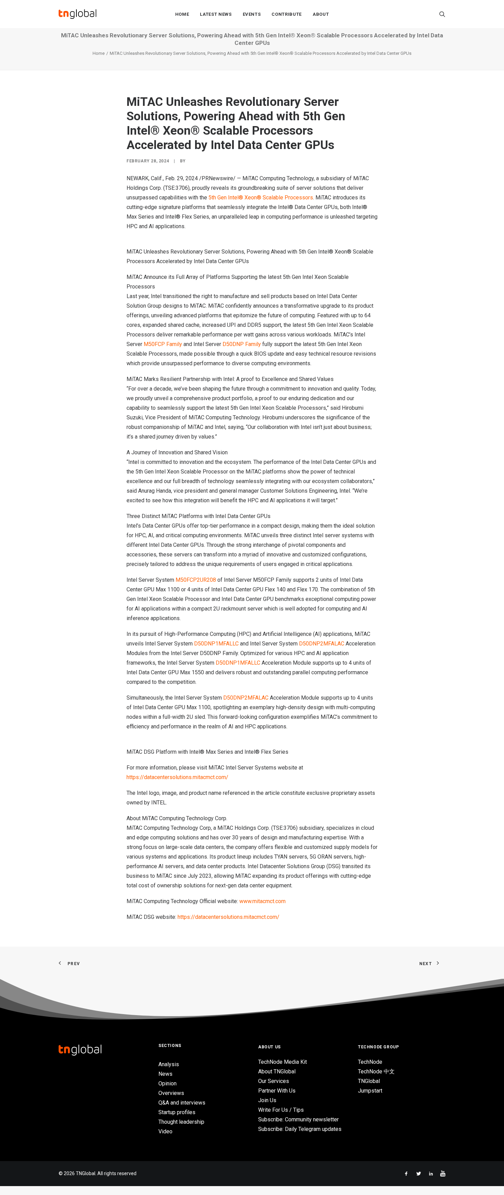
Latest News (215, 14)
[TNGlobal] (77, 14)
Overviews (171, 1093)
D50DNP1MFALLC (216, 643)
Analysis (168, 1064)
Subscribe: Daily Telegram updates (299, 1129)
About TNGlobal (277, 1071)
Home (182, 14)
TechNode (370, 1062)
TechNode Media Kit (282, 1062)
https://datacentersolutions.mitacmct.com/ (177, 777)
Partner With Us (277, 1090)
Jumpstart (370, 1090)
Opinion (167, 1083)
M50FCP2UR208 (196, 580)
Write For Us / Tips (281, 1110)
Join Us (267, 1100)
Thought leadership (181, 1122)
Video (165, 1131)
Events (252, 14)
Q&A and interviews (181, 1102)
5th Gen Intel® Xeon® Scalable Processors (260, 197)
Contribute (287, 14)
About (321, 14)
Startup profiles (176, 1112)
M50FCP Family (163, 344)
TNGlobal (369, 1081)
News (165, 1074)
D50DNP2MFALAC (321, 643)
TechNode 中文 (376, 1071)
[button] (442, 14)
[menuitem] (182, 14)
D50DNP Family (242, 344)
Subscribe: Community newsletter (298, 1119)
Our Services (273, 1081)
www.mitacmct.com (262, 901)
